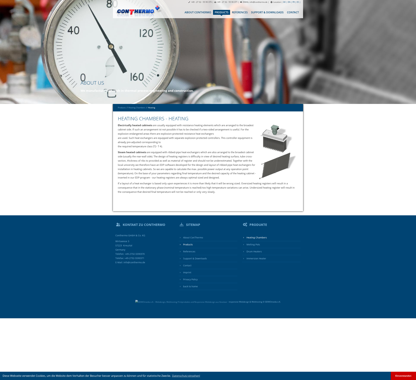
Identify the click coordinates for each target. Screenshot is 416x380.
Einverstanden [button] (403, 375)
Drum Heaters (254, 251)
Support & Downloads (267, 12)
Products (221, 12)
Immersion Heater (256, 258)
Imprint (186, 272)
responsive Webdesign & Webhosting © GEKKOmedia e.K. (254, 301)
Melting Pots (253, 244)
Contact (293, 12)
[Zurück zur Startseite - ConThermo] (139, 11)
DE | (285, 2)
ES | (299, 2)
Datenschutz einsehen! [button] (186, 376)
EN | (290, 2)
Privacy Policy (190, 279)
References (240, 12)
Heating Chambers (136, 107)
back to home (190, 286)
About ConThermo (198, 12)
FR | (294, 2)
